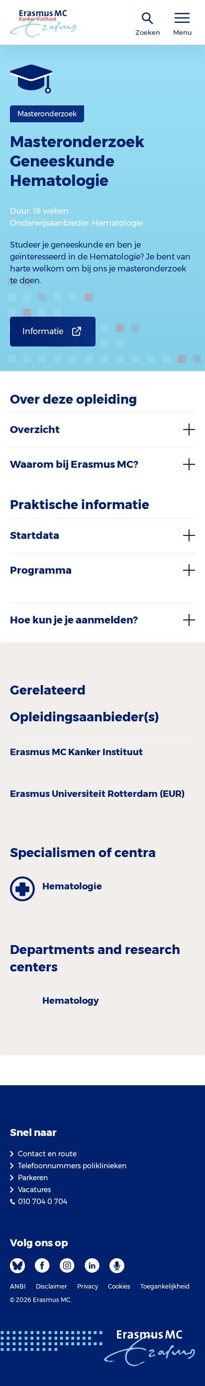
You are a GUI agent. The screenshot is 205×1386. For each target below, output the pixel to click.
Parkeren (33, 1177)
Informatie (42, 331)
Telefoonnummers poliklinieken (72, 1165)
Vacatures (34, 1189)
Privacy (87, 1286)
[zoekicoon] (147, 18)
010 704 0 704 (42, 1201)
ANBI (18, 1286)
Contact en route (47, 1153)
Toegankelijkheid (165, 1286)
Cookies (119, 1286)
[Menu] (182, 18)
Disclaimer (51, 1286)
